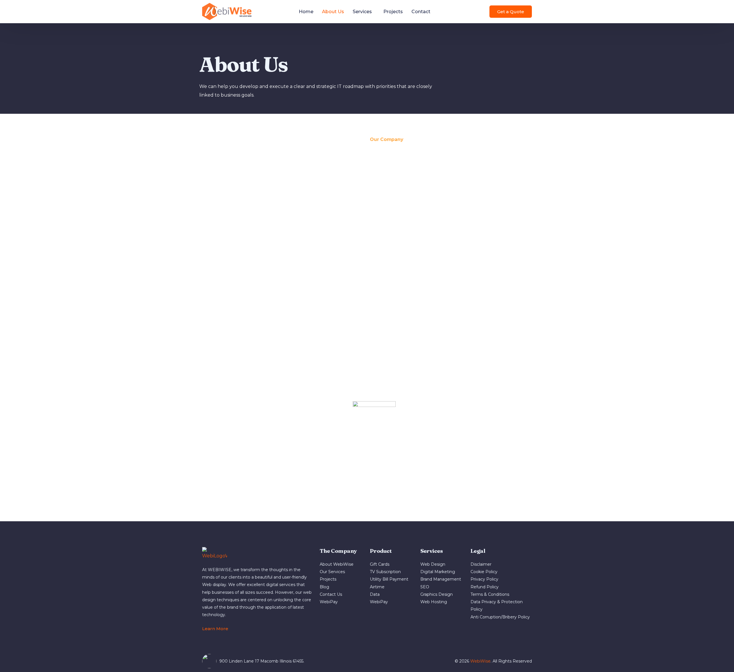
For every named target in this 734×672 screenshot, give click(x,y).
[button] (217, 628)
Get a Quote (510, 11)
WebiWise (480, 661)
